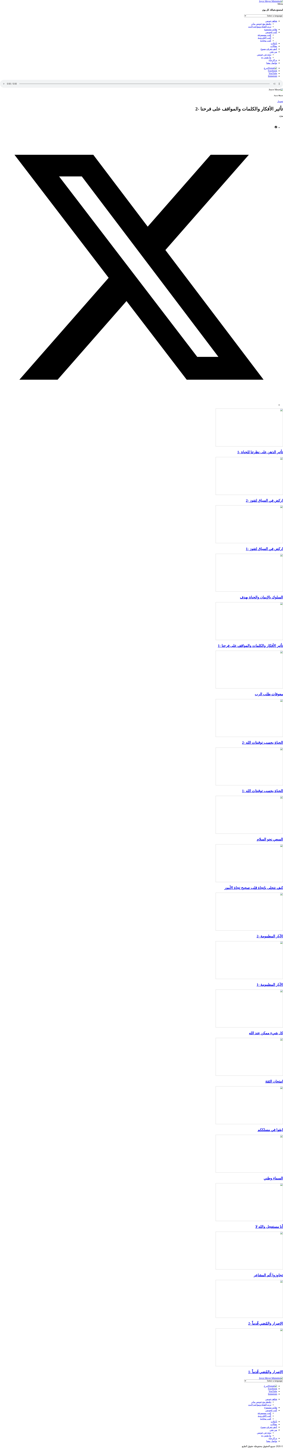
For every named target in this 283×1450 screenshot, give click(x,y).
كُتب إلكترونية (264, 38)
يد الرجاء (273, 60)
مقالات (273, 46)
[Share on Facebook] (276, 127)
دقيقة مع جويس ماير (261, 24)
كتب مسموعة (264, 35)
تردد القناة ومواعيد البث (259, 26)
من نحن (273, 52)
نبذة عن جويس (264, 54)
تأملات (274, 43)
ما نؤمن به (266, 57)
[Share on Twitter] (138, 405)
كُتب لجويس (271, 32)
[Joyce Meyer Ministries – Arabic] (271, 1)
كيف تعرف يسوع (269, 49)
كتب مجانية (265, 40)
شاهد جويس (271, 21)
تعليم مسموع (270, 29)
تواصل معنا (271, 63)
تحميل (280, 101)
